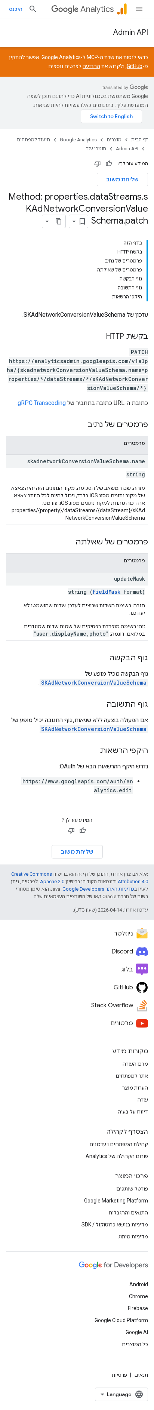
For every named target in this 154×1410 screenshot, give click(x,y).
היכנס (15, 9)
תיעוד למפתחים (33, 139)
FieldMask (106, 591)
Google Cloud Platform (121, 1320)
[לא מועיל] (97, 163)
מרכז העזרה (135, 1064)
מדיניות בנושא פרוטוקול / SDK (114, 1225)
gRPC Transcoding (42, 402)
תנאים (141, 1375)
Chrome (138, 1296)
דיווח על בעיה (133, 1112)
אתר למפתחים (132, 1076)
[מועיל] (108, 163)
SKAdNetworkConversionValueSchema (94, 682)
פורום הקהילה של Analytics (117, 1156)
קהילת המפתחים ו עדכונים (118, 1144)
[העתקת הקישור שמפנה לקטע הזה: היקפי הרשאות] (92, 751)
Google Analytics (78, 139)
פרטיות (119, 1375)
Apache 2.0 (52, 881)
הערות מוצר (135, 1088)
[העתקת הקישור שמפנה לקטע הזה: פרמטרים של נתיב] (80, 425)
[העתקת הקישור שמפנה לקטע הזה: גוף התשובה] (99, 704)
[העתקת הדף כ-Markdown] (58, 221)
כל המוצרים (135, 1344)
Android (138, 1284)
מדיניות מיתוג (133, 1236)
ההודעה (91, 66)
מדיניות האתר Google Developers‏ (98, 889)
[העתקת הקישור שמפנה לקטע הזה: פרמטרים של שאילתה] (68, 542)
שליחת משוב (122, 179)
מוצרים (114, 139)
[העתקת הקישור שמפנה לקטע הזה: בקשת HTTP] (98, 336)
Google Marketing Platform (116, 1201)
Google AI (137, 1332)
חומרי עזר (96, 148)
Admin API (130, 32)
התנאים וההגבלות (128, 1213)
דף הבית (139, 139)
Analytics (97, 9)
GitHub (134, 66)
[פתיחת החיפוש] (32, 8)
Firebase (138, 1308)
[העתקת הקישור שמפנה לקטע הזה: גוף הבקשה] (101, 658)
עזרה (143, 1100)
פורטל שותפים (132, 1189)
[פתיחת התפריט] (139, 9)
